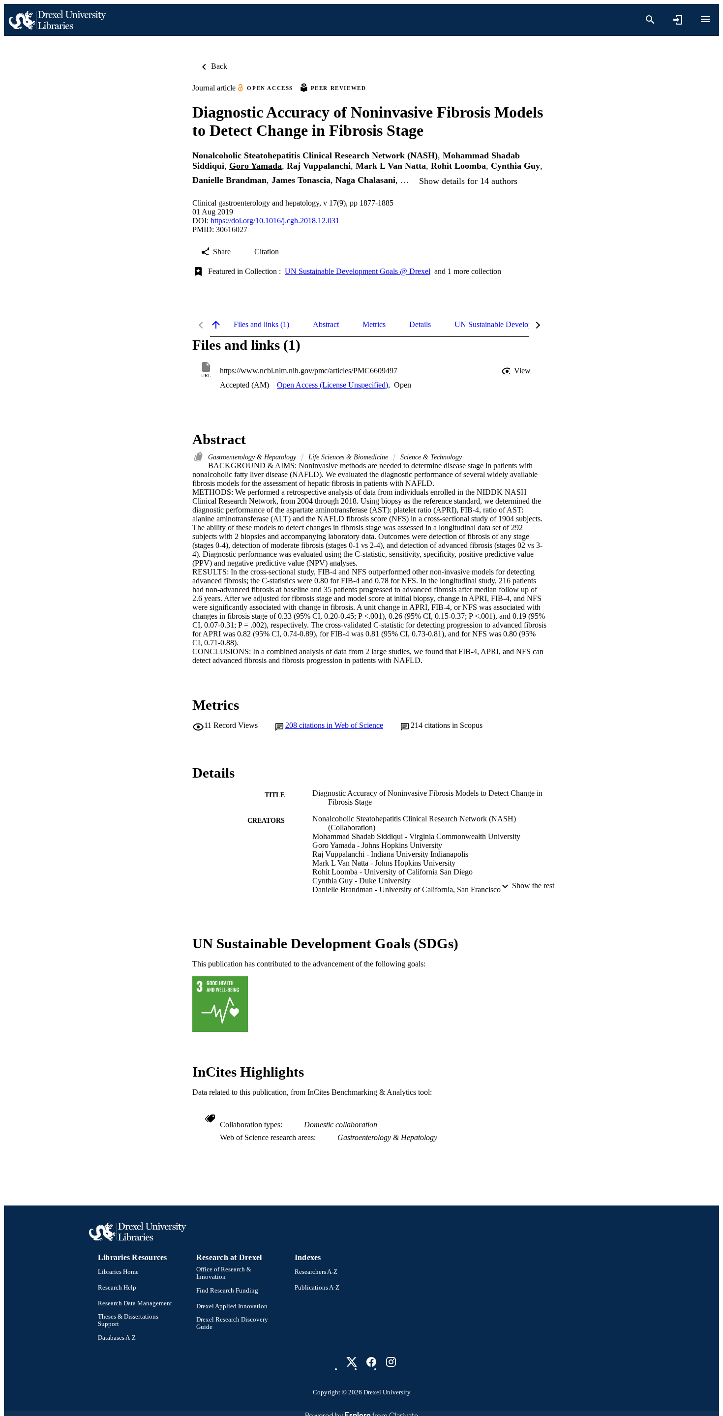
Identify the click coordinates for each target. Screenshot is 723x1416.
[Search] (650, 20)
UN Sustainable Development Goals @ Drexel (357, 271)
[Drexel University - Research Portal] (57, 20)
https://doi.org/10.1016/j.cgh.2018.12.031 (275, 220)
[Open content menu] (705, 19)
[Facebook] (371, 1362)
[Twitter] (352, 1362)
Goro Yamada (255, 166)
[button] (517, 371)
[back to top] (216, 325)
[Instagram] (391, 1362)
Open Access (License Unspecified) (332, 385)
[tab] (261, 324)
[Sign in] (678, 20)
